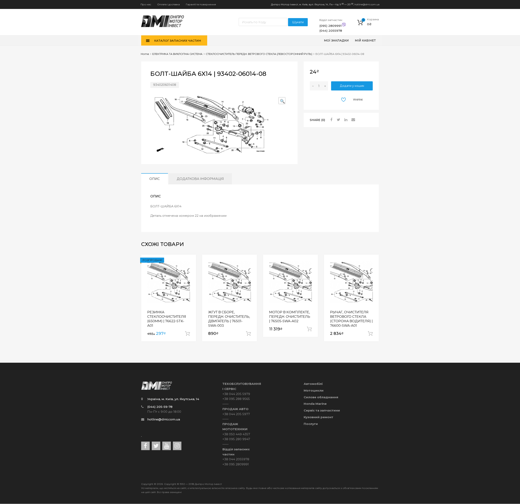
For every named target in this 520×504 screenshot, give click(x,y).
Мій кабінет (365, 40)
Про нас (146, 4)
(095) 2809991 (329, 26)
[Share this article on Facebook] (330, 119)
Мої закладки (336, 40)
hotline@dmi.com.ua (366, 4)
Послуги (311, 424)
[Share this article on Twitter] (338, 119)
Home (145, 54)
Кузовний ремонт (318, 417)
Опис (154, 179)
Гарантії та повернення (201, 4)
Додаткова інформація (200, 179)
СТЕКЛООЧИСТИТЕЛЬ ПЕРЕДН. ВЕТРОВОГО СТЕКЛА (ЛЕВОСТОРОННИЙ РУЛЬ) (259, 54)
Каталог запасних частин (177, 40)
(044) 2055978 (329, 31)
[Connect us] (145, 445)
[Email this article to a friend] (352, 119)
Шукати (298, 22)
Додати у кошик (352, 86)
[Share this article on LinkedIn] (345, 119)
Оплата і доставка (168, 4)
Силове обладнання (321, 397)
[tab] (154, 178)
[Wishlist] (189, 261)
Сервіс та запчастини (322, 410)
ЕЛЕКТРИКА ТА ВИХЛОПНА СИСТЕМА (177, 54)
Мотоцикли (314, 390)
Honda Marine (315, 404)
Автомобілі (313, 384)
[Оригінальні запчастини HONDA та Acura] (162, 26)
